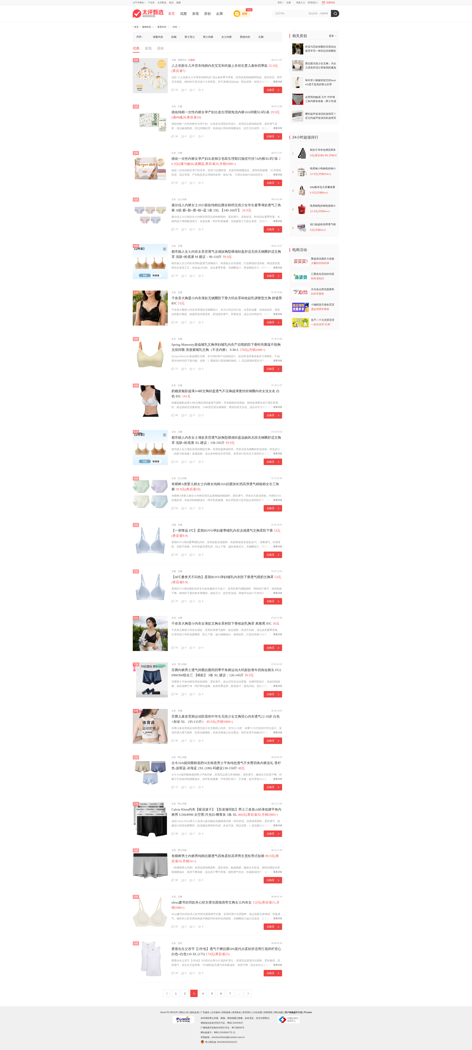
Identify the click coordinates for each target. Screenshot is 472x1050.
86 (176, 694)
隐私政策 (194, 1012)
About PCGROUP (169, 1012)
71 (176, 368)
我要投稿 (330, 2)
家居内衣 (161, 27)
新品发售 (313, 13)
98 (176, 415)
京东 (173, 106)
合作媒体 (215, 1012)
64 (176, 461)
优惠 (183, 13)
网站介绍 (184, 1012)
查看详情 (277, 81)
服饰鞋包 (146, 27)
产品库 (151, 2)
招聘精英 (268, 1012)
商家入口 (300, 2)
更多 (332, 35)
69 (176, 508)
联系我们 (247, 1012)
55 (176, 647)
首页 (171, 13)
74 (176, 229)
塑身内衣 (245, 36)
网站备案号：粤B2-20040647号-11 (218, 1032)
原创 (207, 13)
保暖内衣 (158, 36)
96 (176, 740)
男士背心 (190, 36)
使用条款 (236, 1012)
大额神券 (323, 13)
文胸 (260, 36)
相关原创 (299, 36)
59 (176, 973)
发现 (195, 13)
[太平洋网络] (183, 1018)
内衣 (175, 27)
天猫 (173, 60)
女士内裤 (226, 36)
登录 (280, 2)
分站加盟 (257, 1012)
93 (176, 90)
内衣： (140, 36)
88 (176, 833)
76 (176, 601)
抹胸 (173, 36)
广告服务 (205, 1012)
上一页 (167, 993)
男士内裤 (208, 36)
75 (176, 275)
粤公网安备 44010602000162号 (221, 1042)
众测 (219, 13)
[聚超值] (148, 13)
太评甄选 (161, 2)
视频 (178, 2)
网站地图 (278, 1012)
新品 (171, 2)
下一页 (248, 993)
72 (176, 787)
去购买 (270, 89)
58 (176, 136)
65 (176, 183)
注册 (288, 2)
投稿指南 (226, 1012)
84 (176, 322)
